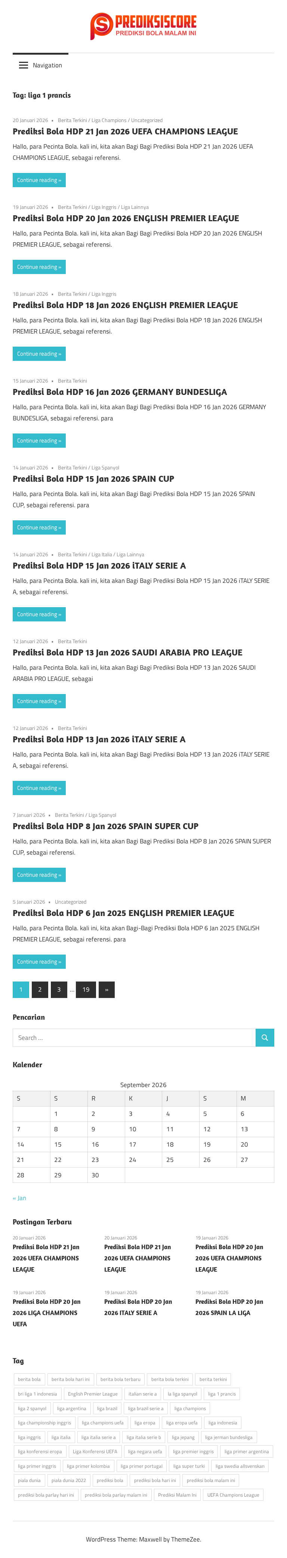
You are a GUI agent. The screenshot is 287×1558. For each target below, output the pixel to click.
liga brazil (107, 1408)
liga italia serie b (144, 1437)
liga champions (190, 1408)
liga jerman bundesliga (229, 1437)
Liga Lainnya (135, 207)
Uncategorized (147, 120)
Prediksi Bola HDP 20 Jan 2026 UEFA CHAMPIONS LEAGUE (229, 1258)
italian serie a (143, 1393)
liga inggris (29, 1437)
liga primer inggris (37, 1466)
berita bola (29, 1379)
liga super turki (189, 1466)
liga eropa (145, 1422)
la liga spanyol (182, 1393)
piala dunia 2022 (69, 1480)
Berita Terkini (72, 120)
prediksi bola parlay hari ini (46, 1494)
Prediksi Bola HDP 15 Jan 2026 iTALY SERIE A (99, 565)
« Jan (19, 1198)
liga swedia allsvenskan (240, 1466)
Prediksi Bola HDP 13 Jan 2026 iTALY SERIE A (99, 739)
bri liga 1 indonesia (37, 1393)
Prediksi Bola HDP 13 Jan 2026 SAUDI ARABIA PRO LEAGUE (128, 652)
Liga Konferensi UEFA (95, 1451)
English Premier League (93, 1393)
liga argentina (71, 1408)
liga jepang (183, 1437)
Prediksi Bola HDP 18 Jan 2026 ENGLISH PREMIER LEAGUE (125, 304)
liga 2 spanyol (32, 1408)
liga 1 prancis (222, 1393)
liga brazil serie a (146, 1408)
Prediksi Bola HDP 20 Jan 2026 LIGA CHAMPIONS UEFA (46, 1312)
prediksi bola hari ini (155, 1480)
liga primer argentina (247, 1451)
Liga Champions (109, 120)
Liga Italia (102, 554)
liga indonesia (223, 1422)
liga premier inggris (193, 1451)
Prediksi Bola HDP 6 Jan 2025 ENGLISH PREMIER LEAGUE (123, 912)
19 (86, 989)
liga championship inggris (44, 1422)
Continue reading (37, 180)
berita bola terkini (170, 1379)
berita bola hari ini (71, 1379)
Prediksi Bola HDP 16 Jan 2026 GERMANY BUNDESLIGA (120, 391)
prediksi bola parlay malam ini (116, 1494)
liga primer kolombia (88, 1466)
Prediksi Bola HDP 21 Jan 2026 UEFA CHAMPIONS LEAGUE (125, 131)
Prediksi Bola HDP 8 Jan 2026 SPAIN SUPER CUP (105, 825)
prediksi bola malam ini (211, 1480)
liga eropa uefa (182, 1422)
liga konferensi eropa (40, 1451)
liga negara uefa (145, 1451)
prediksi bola (110, 1480)
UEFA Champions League (233, 1494)
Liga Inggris (104, 207)
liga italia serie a (98, 1437)
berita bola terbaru (121, 1379)
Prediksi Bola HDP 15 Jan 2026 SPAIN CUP (93, 478)
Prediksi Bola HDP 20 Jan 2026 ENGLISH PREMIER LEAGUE (126, 217)
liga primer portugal (142, 1466)
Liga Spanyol (105, 467)
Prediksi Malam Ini (177, 1494)
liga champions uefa (103, 1422)
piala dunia (29, 1480)
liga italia (61, 1437)
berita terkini (213, 1379)
